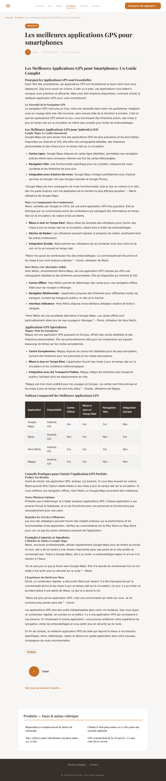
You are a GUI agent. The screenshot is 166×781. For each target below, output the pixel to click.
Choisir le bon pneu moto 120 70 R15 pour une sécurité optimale (113, 728)
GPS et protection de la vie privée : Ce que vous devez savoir (111, 739)
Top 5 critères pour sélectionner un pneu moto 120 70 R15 (51, 739)
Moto (59, 5)
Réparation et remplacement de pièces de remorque (48, 728)
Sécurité (83, 5)
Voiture (96, 5)
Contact (94, 764)
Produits (71, 5)
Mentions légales (77, 764)
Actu (50, 5)
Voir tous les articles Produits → (43, 688)
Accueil (40, 5)
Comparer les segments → (143, 5)
